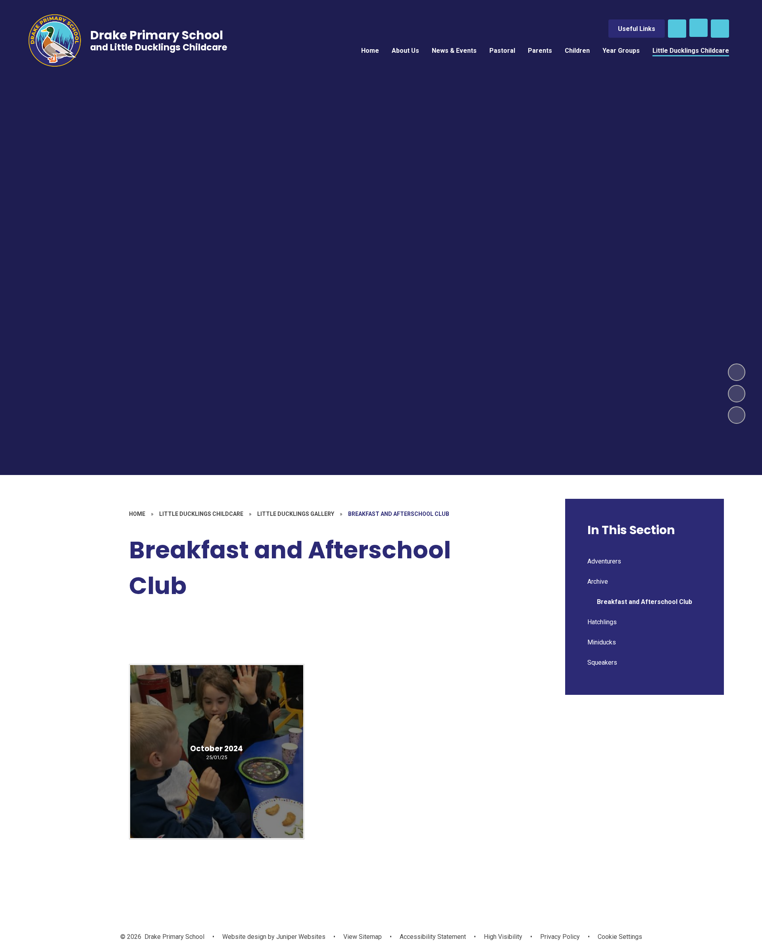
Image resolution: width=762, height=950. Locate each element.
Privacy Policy (560, 936)
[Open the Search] (677, 28)
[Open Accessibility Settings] (720, 28)
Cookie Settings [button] (620, 936)
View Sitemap (362, 936)
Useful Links (636, 29)
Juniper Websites (300, 936)
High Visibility (503, 936)
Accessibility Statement (433, 936)
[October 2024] (216, 751)
